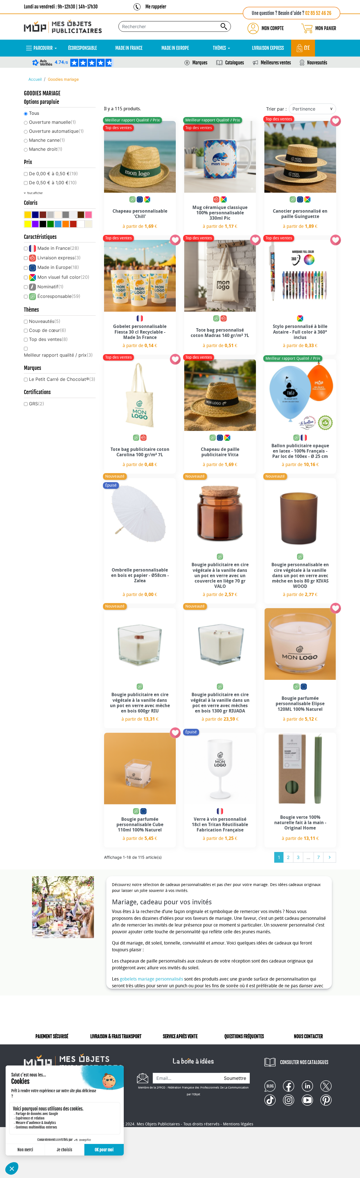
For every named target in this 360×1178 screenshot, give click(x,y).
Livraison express (59, 257)
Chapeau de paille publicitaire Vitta (220, 452)
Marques (199, 63)
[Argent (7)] (50, 215)
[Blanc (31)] (81, 224)
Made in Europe (58, 267)
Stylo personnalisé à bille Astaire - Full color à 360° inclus (300, 332)
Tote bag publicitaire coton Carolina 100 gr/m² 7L (140, 452)
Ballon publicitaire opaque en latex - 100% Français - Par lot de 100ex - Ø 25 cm (300, 451)
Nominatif (50, 286)
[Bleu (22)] (58, 224)
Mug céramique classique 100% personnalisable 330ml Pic (220, 213)
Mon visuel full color (63, 277)
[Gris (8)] (65, 215)
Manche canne (47, 140)
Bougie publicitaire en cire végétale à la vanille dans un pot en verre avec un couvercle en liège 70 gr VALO (220, 575)
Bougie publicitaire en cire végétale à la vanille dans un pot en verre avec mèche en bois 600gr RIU (140, 703)
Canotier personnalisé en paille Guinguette (300, 213)
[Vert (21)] (50, 224)
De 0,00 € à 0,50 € (53, 173)
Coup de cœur (47, 330)
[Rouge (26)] (73, 224)
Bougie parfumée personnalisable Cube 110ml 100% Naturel (139, 825)
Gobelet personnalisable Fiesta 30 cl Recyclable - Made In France (139, 332)
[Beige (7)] (58, 215)
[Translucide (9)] (73, 215)
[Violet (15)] (35, 224)
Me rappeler (155, 7)
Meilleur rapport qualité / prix (58, 355)
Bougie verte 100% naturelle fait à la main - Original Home (300, 823)
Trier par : (276, 109)
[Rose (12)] (88, 215)
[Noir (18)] (43, 224)
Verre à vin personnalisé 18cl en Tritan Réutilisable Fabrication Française (220, 825)
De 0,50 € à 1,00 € (53, 182)
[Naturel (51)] (88, 224)
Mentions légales (238, 1124)
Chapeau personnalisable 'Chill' (139, 213)
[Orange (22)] (65, 224)
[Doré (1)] (27, 215)
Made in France (58, 248)
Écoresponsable (58, 296)
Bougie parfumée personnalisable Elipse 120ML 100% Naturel (300, 704)
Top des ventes (48, 339)
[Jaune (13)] (27, 224)
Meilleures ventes (276, 63)
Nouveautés (317, 63)
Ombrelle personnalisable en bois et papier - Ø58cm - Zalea (140, 575)
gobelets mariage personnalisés (151, 979)
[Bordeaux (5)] (43, 215)
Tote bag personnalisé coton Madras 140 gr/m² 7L (220, 332)
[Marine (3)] (35, 215)
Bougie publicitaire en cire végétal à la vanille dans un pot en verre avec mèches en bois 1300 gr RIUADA (220, 703)
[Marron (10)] (81, 215)
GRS (36, 403)
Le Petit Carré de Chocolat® (62, 379)
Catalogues (234, 63)
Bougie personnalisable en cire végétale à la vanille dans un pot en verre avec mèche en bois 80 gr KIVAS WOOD (300, 575)
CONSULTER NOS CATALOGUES (304, 1062)
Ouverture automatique (56, 131)
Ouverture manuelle (52, 122)
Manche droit (45, 149)
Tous (34, 113)
